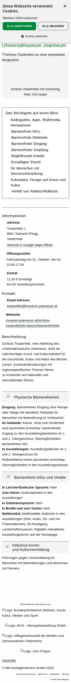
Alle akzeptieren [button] (19, 26)
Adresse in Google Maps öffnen (30, 245)
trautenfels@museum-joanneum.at (32, 306)
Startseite (9, 660)
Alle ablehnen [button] (53, 26)
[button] (35, 36)
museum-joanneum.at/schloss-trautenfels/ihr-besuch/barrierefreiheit (32, 323)
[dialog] (35, 21)
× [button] (65, 6)
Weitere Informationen (20, 18)
